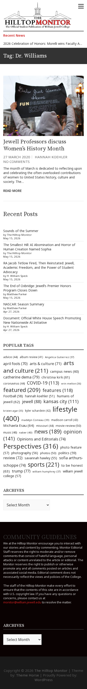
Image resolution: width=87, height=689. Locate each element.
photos (48, 453)
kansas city (61, 401)
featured (21, 390)
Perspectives (30, 446)
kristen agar (13, 410)
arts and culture (38, 366)
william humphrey (46, 471)
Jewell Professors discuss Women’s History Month (34, 145)
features (57, 390)
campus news (64, 371)
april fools (15, 363)
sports (43, 464)
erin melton (71, 383)
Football (13, 396)
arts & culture (45, 363)
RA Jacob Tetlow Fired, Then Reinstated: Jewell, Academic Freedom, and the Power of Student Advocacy (38, 267)
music (10, 432)
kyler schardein (38, 410)
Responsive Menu (81, 6)
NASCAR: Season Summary (23, 304)
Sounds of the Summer (20, 231)
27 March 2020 (16, 157)
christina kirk (56, 377)
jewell (31, 401)
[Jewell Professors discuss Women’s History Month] (43, 106)
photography (24, 453)
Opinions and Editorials (41, 439)
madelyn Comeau (35, 420)
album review (31, 357)
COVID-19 (43, 383)
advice (10, 357)
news (47, 431)
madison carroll (64, 420)
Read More (12, 190)
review (13, 457)
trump (21, 471)
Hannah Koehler (51, 157)
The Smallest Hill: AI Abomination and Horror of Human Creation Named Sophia (39, 247)
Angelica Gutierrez (59, 357)
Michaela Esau (18, 425)
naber (25, 432)
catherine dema (21, 377)
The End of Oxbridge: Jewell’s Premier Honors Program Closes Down (37, 288)
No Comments (16, 161)
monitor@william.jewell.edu (22, 602)
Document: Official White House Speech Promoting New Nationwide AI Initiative (42, 320)
